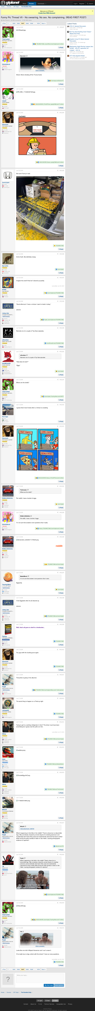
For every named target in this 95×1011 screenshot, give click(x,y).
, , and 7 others (49, 919)
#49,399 (62, 624)
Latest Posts (72, 24)
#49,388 (62, 301)
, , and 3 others (49, 44)
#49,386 (62, 254)
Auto (55, 1000)
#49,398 (62, 597)
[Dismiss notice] (92, 11)
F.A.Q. (40, 1004)
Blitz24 (22, 826)
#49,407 (61, 822)
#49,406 (61, 797)
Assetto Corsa (73, 44)
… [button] (10, 23)
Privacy (70, 1004)
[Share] (58, 27)
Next (43, 23)
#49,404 (61, 747)
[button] (35, 3)
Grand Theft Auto (74, 29)
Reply (61, 47)
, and (53, 319)
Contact (26, 1004)
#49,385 (62, 170)
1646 (18, 23)
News (24, 3)
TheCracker (23, 490)
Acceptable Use (61, 1004)
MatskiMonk (23, 576)
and (57, 80)
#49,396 (62, 537)
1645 (14, 23)
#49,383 (61, 89)
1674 (38, 23)
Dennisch (23, 56)
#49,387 (62, 277)
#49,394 (61, 486)
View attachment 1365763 (27, 829)
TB (21, 931)
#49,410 (62, 928)
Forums (31, 3)
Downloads (41, 3)
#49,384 (61, 112)
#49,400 (61, 649)
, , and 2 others (51, 478)
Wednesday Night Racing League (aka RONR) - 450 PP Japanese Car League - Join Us (81, 48)
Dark (48, 1000)
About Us (33, 1004)
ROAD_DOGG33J (25, 516)
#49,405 (61, 772)
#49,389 (62, 328)
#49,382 (62, 52)
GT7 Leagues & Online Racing (77, 53)
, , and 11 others (49, 104)
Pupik (22, 858)
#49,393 (61, 426)
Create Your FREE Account (46, 13)
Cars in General (73, 36)
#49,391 (62, 379)
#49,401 (62, 674)
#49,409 (61, 902)
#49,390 (61, 351)
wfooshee (23, 355)
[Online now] (8, 708)
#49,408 (61, 854)
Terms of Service (49, 1004)
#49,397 (62, 572)
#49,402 (61, 698)
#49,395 (62, 512)
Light (40, 1000)
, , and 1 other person (49, 690)
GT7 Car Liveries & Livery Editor (77, 58)
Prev (4, 23)
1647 (22, 23)
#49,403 (61, 722)
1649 (31, 23)
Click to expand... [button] (40, 70)
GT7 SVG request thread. (77, 55)
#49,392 (62, 404)
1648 (27, 23)
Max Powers (6, 20)
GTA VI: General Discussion (78, 26)
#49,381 (62, 27)
